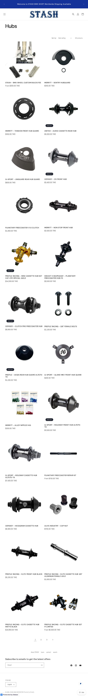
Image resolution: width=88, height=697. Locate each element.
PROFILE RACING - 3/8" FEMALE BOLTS (60, 326)
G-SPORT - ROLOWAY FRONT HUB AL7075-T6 (62, 426)
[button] (4, 14)
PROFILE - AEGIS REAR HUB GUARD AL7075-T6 (24, 376)
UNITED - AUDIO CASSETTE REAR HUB (60, 131)
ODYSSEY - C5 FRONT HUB (55, 179)
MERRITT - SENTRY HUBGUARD (57, 83)
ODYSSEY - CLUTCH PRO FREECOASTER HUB (23, 326)
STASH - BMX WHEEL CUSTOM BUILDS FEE (23, 83)
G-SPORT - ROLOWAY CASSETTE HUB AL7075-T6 (21, 476)
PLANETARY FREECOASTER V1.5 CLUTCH (22, 228)
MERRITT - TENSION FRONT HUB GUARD (22, 131)
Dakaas (15, 694)
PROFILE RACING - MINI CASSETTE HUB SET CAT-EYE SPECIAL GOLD (23, 277)
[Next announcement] (83, 4)
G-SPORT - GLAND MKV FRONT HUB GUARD (63, 375)
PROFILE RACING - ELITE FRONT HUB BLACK (23, 574)
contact (48, 652)
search (55, 652)
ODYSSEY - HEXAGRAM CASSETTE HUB (21, 526)
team (42, 652)
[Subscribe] (41, 665)
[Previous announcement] (4, 4)
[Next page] (52, 639)
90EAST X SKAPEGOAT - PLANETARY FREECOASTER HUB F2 (60, 277)
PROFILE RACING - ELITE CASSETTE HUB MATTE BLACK (22, 626)
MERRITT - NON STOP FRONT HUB (58, 228)
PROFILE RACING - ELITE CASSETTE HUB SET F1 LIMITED (63, 626)
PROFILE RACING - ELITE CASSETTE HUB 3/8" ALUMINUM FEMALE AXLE (63, 575)
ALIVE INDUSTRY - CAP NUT (56, 526)
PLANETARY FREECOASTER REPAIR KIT (60, 475)
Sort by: (54, 38)
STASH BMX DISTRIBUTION (17, 692)
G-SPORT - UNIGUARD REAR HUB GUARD (22, 179)
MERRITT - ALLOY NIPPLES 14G (18, 425)
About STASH (35, 652)
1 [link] (35, 639)
